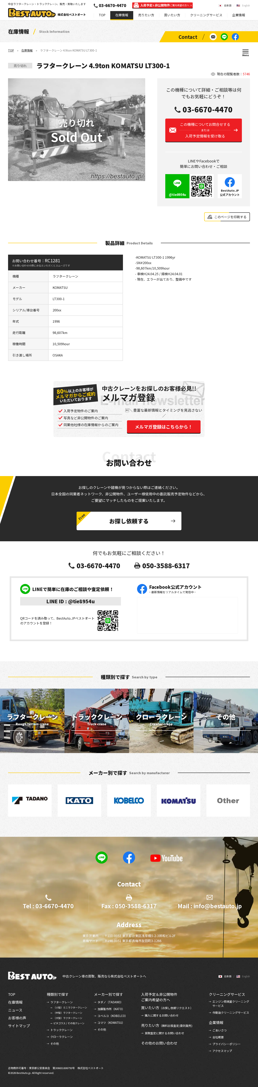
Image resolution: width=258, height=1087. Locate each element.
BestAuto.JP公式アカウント (230, 192)
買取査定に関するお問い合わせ (164, 1033)
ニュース (15, 1010)
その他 (54, 1044)
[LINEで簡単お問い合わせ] (224, 36)
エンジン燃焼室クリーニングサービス (230, 1003)
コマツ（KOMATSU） (111, 1023)
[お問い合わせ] (213, 36)
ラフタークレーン (61, 1002)
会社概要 (218, 1037)
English (246, 5)
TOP (102, 14)
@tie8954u (177, 194)
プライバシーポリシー (226, 1044)
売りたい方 (146, 14)
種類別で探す (58, 994)
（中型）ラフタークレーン (67, 1012)
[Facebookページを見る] (235, 36)
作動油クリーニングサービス (230, 1013)
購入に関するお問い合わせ (162, 1015)
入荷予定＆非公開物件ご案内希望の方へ (159, 997)
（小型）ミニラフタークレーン (70, 1007)
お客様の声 (17, 1017)
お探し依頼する (129, 521)
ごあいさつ (219, 1030)
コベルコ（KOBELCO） (113, 1016)
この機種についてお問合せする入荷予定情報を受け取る (205, 130)
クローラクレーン (61, 1037)
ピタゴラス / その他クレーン (68, 1023)
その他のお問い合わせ (159, 1043)
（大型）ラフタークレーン (67, 1018)
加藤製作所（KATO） (111, 1009)
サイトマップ (19, 1025)
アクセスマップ (222, 1051)
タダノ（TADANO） (110, 1002)
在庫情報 (121, 14)
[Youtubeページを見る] (166, 858)
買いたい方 (172, 14)
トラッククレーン (61, 1030)
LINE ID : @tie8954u (70, 601)
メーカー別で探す (108, 994)
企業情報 (238, 14)
